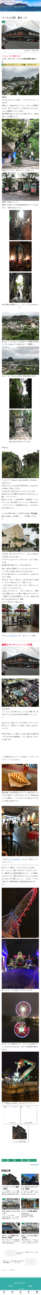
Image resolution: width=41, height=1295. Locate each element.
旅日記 (25, 1160)
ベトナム (18, 1160)
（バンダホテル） (12, 635)
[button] (37, 652)
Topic (5, 1160)
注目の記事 (33, 1160)
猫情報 (30, 1286)
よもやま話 (20, 1289)
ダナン (11, 1160)
